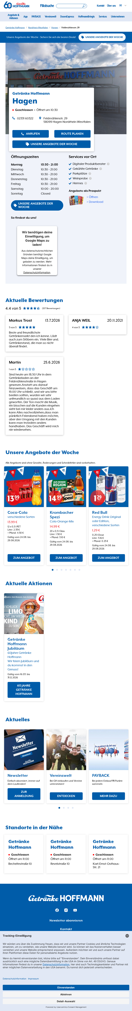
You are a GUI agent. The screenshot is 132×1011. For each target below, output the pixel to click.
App (26, 16)
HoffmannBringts (86, 16)
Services (103, 16)
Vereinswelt (50, 16)
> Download (95, 202)
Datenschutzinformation (36, 272)
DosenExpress (67, 16)
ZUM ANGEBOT (24, 558)
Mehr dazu (108, 796)
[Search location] (71, 6)
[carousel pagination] (52, 570)
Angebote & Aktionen (13, 16)
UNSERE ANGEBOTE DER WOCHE (104, 37)
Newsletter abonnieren (66, 920)
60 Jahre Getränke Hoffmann (23, 690)
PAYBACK (36, 16)
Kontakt (100, 5)
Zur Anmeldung (24, 794)
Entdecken (66, 796)
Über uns (111, 5)
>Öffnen (92, 197)
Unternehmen (117, 16)
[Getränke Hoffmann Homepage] (66, 898)
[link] (65, 120)
